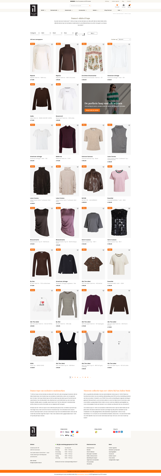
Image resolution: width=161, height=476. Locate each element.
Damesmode (120, 13)
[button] (52, 44)
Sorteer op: (114, 39)
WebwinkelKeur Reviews (83, 474)
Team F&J (91, 471)
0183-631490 (33, 460)
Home (114, 13)
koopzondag (69, 461)
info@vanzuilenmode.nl (36, 462)
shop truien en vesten (92, 110)
